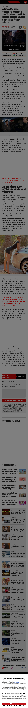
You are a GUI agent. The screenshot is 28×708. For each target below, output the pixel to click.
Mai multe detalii (16, 682)
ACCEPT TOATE (14, 703)
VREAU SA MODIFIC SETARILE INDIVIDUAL (14, 705)
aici (9, 688)
